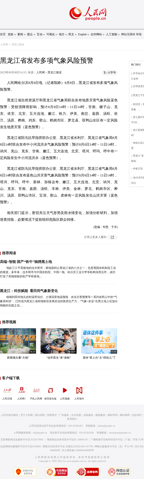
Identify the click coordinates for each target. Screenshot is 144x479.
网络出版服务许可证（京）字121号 (114, 446)
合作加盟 (76, 415)
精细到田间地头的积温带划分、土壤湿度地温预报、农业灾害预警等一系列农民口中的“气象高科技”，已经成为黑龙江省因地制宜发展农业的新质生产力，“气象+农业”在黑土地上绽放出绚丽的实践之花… (59, 301)
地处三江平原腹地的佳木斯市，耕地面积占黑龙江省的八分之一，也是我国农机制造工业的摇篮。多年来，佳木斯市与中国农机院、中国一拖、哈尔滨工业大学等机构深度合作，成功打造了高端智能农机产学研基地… (58, 272)
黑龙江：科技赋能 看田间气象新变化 (29, 291)
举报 (139, 34)
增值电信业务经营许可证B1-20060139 (67, 439)
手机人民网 (36, 398)
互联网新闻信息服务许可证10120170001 (22, 439)
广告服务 (64, 415)
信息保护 (137, 415)
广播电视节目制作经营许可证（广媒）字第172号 (117, 439)
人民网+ (21, 398)
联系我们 (72, 419)
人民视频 (65, 398)
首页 (3, 34)
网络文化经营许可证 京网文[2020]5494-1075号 (68, 446)
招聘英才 (52, 415)
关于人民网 (26, 415)
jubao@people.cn (106, 426)
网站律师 (125, 415)
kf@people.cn (40, 432)
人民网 (4, 44)
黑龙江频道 (18, 44)
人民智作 (79, 398)
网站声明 (112, 415)
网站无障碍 (128, 34)
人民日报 (7, 398)
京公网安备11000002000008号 (78, 450)
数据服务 (100, 415)
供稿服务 (88, 415)
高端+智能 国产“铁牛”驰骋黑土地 (26, 262)
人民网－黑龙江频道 (49, 72)
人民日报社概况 (9, 415)
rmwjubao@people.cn (120, 432)
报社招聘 (40, 415)
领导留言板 (50, 398)
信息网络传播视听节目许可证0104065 (20, 446)
